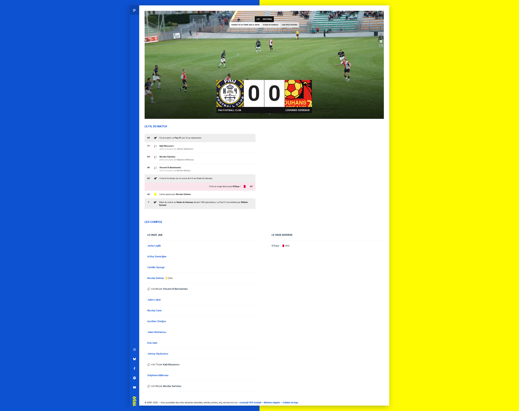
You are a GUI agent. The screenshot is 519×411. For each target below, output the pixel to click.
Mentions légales (272, 402)
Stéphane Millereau (185, 160)
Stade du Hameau (270, 25)
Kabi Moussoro (166, 146)
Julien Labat (154, 299)
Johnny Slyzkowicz (185, 149)
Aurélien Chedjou (156, 321)
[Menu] (134, 10)
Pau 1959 (134, 397)
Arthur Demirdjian (157, 256)
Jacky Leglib (154, 245)
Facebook (134, 368)
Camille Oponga (155, 267)
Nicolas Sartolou (167, 157)
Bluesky (134, 359)
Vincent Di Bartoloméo (170, 167)
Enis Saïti (152, 342)
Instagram (134, 349)
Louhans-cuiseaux (298, 110)
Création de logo (290, 402)
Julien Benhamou (156, 332)
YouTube (134, 387)
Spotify (134, 378)
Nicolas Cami (154, 310)
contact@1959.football (250, 402)
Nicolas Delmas (183, 194)
